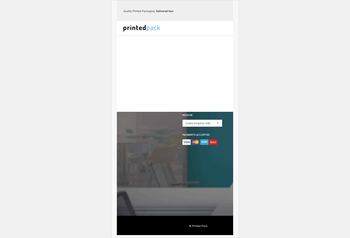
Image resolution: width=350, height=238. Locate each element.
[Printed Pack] (141, 28)
